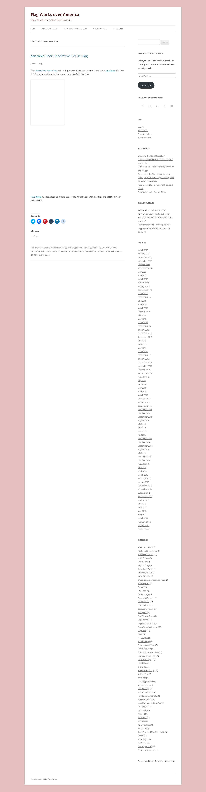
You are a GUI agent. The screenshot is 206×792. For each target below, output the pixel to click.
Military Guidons (145, 692)
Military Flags (143, 688)
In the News (143, 666)
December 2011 (145, 529)
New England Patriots (147, 695)
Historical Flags (144, 659)
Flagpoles (118, 28)
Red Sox (141, 721)
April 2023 (142, 275)
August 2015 (143, 420)
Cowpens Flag (144, 601)
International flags (146, 670)
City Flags (142, 590)
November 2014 (145, 438)
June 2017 (142, 344)
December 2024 (145, 257)
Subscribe (146, 85)
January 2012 (143, 525)
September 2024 (145, 268)
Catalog (141, 587)
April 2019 (142, 304)
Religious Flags (144, 724)
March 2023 (143, 279)
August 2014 (143, 449)
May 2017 (142, 348)
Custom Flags (100, 28)
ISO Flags (142, 677)
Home (33, 28)
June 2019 (142, 300)
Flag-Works (36, 196)
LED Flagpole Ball (145, 681)
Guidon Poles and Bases (148, 652)
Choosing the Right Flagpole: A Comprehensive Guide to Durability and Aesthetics (155, 159)
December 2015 (145, 406)
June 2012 (142, 507)
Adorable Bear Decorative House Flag (59, 56)
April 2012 (142, 514)
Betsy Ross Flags (145, 569)
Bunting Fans (143, 583)
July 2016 (142, 380)
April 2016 (142, 391)
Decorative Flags (60, 247)
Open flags (142, 706)
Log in (140, 126)
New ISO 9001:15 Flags (156, 210)
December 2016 (145, 362)
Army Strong (143, 558)
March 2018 (143, 322)
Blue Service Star (145, 572)
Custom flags (143, 605)
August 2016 (143, 377)
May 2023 (142, 271)
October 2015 (144, 413)
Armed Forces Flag (146, 554)
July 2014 (142, 453)
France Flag (143, 637)
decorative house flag (46, 70)
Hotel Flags (143, 663)
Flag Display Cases (146, 616)
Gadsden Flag (144, 641)
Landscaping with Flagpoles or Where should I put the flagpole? (154, 228)
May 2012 (142, 511)
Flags (140, 634)
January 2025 (143, 253)
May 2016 (142, 387)
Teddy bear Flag (86, 251)
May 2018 (142, 319)
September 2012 (145, 496)
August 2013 (143, 464)
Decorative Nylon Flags (41, 251)
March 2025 (143, 250)
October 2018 (144, 311)
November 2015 (145, 409)
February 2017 (144, 355)
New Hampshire (145, 699)
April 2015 (142, 435)
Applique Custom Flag (147, 550)
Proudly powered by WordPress (44, 779)
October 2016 (144, 369)
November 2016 (145, 366)
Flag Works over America (55, 14)
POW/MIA (142, 717)
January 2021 (143, 286)
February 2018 (144, 326)
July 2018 (142, 315)
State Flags (142, 739)
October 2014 (144, 442)
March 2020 (143, 293)
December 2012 (145, 485)
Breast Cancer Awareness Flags (151, 579)
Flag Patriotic (143, 619)
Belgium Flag (143, 565)
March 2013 (143, 474)
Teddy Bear (73, 251)
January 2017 (143, 358)
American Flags (49, 28)
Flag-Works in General (147, 627)
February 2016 (144, 398)
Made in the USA (59, 251)
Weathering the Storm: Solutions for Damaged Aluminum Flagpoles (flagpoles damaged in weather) (156, 178)
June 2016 (142, 384)
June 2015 (142, 427)
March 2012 (143, 518)
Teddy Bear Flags (101, 251)
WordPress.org (144, 137)
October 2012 (144, 493)
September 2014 (145, 445)
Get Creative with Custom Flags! (152, 192)
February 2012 (144, 522)
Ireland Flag (143, 674)
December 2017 (145, 333)
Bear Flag (87, 247)
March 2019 (143, 308)
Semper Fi (142, 728)
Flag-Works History (146, 623)
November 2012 (145, 489)
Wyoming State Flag (146, 750)
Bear (80, 247)
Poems (141, 714)
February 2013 (144, 478)
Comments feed (145, 134)
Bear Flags (96, 247)
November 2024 (145, 261)
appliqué (110, 70)
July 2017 (142, 340)
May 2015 (142, 431)
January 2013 (143, 482)
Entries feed (143, 130)
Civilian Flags (143, 594)
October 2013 (144, 460)
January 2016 (143, 402)
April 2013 (142, 471)
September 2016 (145, 373)
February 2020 (144, 297)
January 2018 (143, 329)
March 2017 (143, 351)
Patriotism (142, 710)
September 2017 (145, 337)
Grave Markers (144, 648)
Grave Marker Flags (146, 645)
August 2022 (143, 282)
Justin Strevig (44, 255)
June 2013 (142, 467)
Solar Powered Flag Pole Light (151, 732)
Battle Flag (142, 561)
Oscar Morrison (145, 224)
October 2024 (144, 264)
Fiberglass (142, 612)
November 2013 (145, 456)
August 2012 (143, 500)
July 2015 (142, 424)
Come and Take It (145, 598)
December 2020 (145, 290)
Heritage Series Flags (147, 656)
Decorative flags (109, 247)
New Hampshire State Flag (149, 703)
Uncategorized (144, 746)
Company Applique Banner (158, 213)
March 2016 (143, 395)
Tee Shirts (142, 743)
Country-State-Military (75, 28)
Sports (141, 735)
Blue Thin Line (144, 576)
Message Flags (144, 685)
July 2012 (142, 503)
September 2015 (145, 416)
